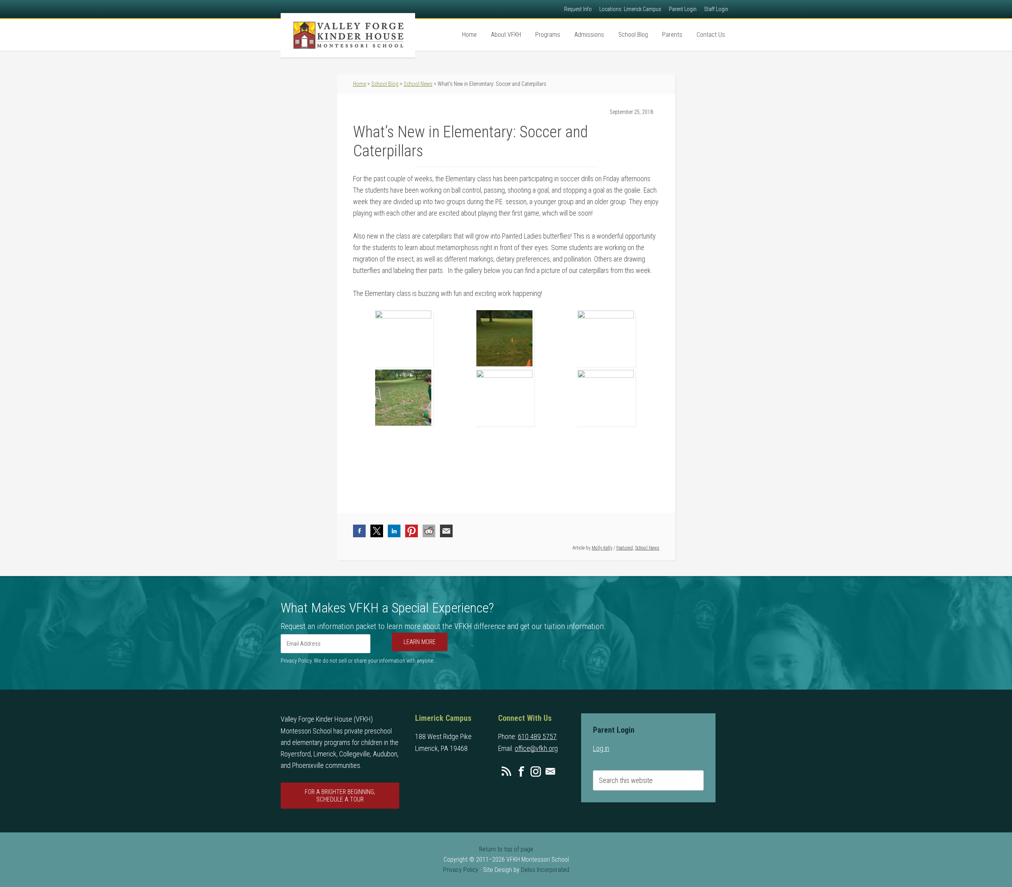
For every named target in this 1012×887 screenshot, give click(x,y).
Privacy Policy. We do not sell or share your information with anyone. (358, 661)
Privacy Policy (460, 870)
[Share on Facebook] (359, 531)
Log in (601, 748)
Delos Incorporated (545, 870)
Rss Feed (506, 771)
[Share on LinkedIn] (394, 531)
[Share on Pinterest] (411, 531)
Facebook (521, 771)
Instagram (535, 771)
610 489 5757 (537, 736)
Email (550, 771)
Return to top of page (506, 849)
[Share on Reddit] (429, 531)
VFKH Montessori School (348, 35)
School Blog (384, 84)
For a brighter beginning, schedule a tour (340, 795)
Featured (624, 548)
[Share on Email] (446, 531)
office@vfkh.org (536, 748)
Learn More (420, 642)
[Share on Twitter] (376, 531)
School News (647, 548)
